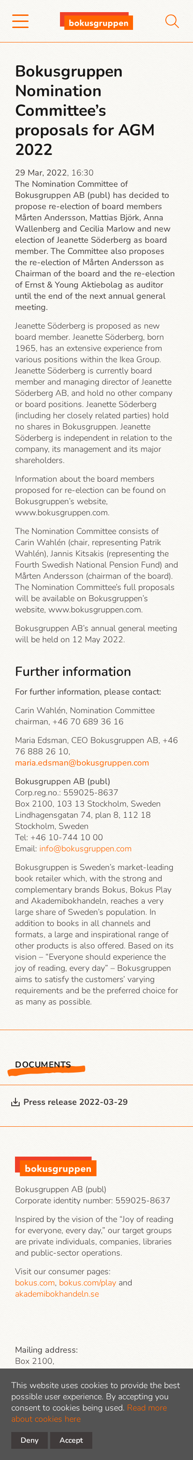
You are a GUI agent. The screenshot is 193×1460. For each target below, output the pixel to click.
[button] (20, 21)
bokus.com (35, 1282)
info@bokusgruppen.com (85, 848)
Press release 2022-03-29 (75, 1102)
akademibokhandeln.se (57, 1293)
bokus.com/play (87, 1282)
